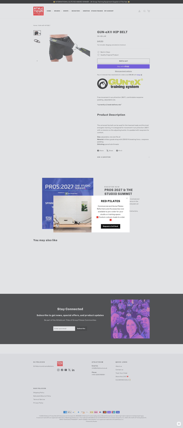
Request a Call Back (110, 226)
